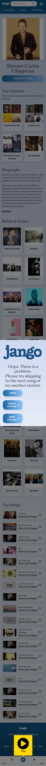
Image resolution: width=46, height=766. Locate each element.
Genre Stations (11, 418)
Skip (12, 393)
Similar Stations (11, 405)
